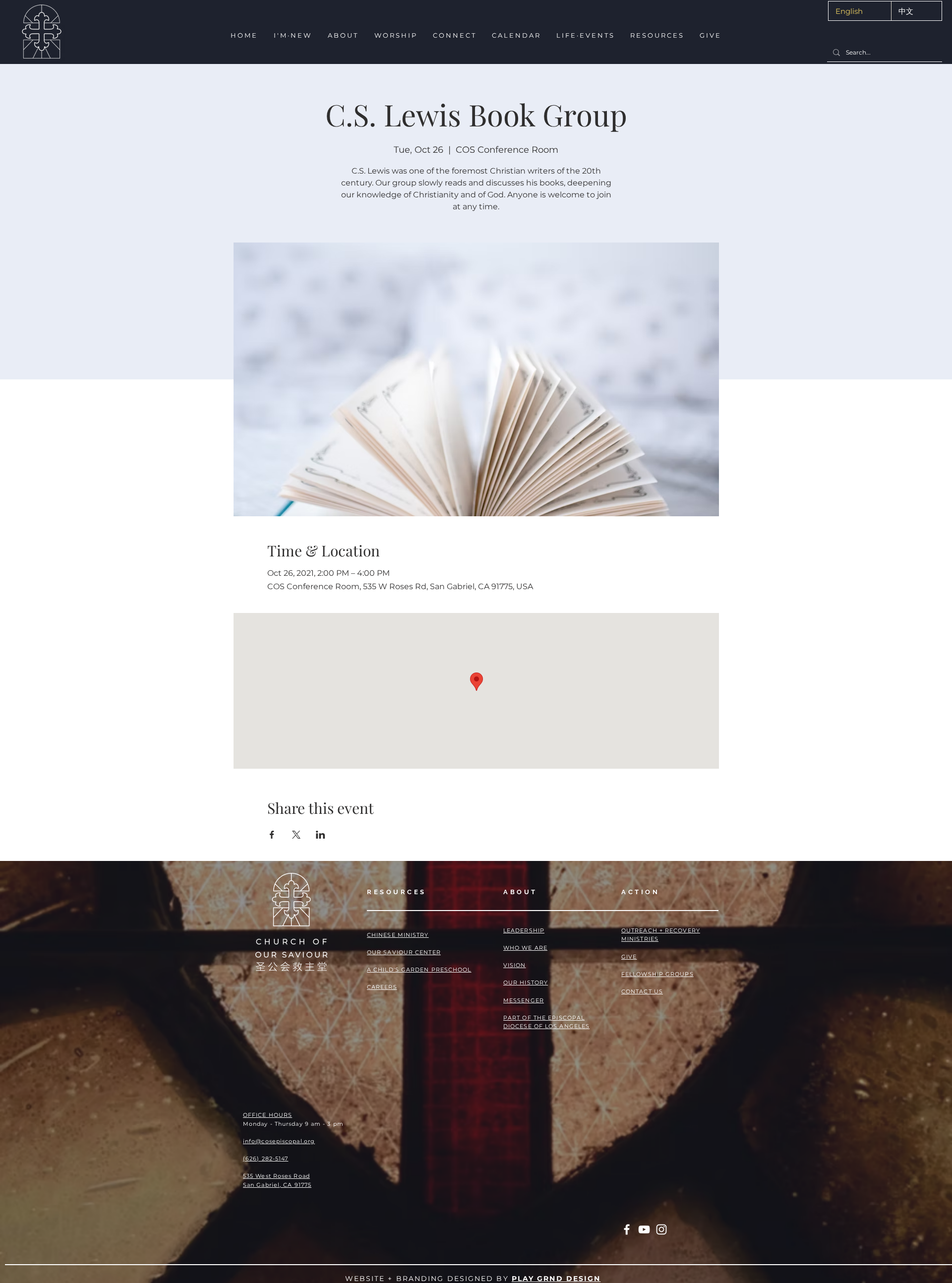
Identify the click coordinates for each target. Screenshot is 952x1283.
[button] (292, 35)
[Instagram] (661, 1229)
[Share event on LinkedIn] (320, 835)
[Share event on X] (296, 835)
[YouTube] (644, 1229)
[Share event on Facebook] (272, 835)
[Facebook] (627, 1229)
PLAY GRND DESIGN (556, 1278)
